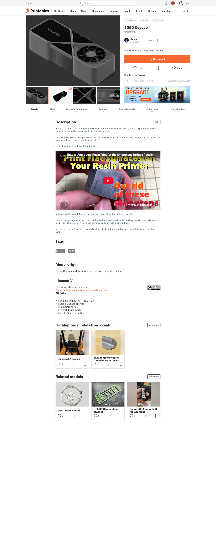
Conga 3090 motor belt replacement (143, 410)
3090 (71, 251)
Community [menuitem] (98, 11)
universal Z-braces (69, 359)
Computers (158, 20)
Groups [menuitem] (152, 11)
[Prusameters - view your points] (173, 3)
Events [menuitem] (139, 11)
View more (154, 325)
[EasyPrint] (166, 3)
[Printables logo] (37, 11)
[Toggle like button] (59, 364)
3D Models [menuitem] (59, 11)
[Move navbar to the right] (174, 10)
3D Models (131, 20)
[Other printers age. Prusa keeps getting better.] (157, 94)
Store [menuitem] (73, 11)
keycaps (60, 251)
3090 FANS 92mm (69, 410)
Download (159, 58)
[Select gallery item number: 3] (72, 353)
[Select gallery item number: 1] (67, 353)
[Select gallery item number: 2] (70, 353)
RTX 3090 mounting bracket (106, 410)
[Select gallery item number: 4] (74, 353)
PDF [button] (157, 122)
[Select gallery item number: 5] (76, 353)
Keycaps (141, 75)
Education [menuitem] (166, 11)
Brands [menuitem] (127, 11)
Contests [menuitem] (114, 11)
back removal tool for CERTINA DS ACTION (106, 359)
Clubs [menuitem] (84, 11)
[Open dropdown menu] (187, 27)
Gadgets (145, 20)
